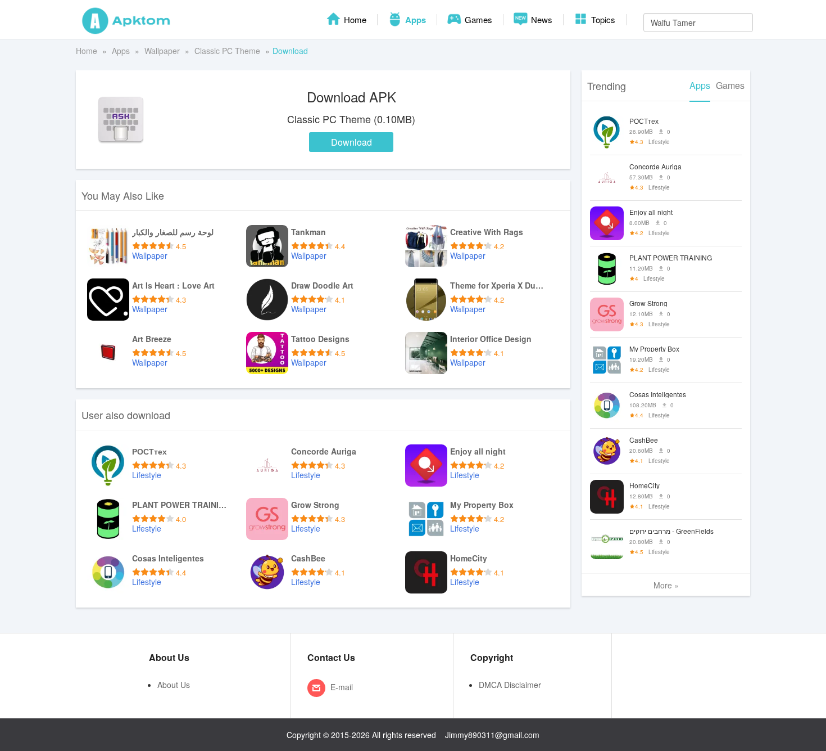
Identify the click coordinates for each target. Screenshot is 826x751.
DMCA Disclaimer (510, 684)
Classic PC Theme (227, 50)
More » (666, 585)
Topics (602, 19)
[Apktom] (126, 19)
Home (354, 19)
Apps (414, 20)
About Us (173, 684)
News (540, 19)
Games (477, 19)
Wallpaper (162, 50)
